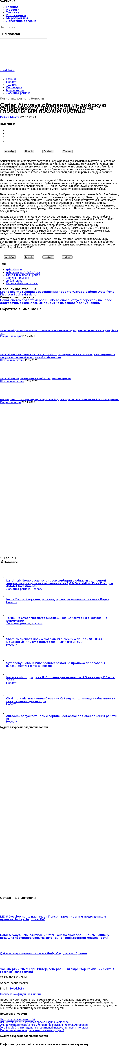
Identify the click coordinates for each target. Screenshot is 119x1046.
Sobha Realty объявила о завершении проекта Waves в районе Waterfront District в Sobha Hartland (57, 293)
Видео (10, 665)
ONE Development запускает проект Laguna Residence (34, 1022)
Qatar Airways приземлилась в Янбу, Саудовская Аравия (43, 953)
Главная (12, 7)
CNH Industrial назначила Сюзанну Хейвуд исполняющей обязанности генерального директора (60, 700)
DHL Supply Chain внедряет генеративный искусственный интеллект (44, 1027)
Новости (12, 9)
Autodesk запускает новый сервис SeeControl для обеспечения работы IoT (61, 717)
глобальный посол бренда (23, 275)
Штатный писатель (12, 360)
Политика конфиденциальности (20, 994)
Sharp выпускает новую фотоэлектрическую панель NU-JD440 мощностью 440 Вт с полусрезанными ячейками (55, 640)
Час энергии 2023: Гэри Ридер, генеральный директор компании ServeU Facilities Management (57, 970)
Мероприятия (17, 18)
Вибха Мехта (10, 117)
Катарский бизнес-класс (22, 283)
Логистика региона (21, 21)
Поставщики (16, 15)
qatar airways (14, 269)
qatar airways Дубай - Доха (23, 272)
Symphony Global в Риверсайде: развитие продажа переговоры (55, 663)
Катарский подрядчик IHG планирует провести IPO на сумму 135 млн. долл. (60, 679)
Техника (12, 12)
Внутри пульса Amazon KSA (17, 1019)
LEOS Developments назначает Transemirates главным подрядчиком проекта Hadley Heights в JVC (53, 918)
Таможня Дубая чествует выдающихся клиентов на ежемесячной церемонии (57, 619)
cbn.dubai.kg (7, 70)
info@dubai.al (16, 988)
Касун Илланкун (10, 336)
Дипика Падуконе (17, 277)
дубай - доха (14, 280)
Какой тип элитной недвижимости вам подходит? (32, 1030)
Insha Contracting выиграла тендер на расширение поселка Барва (57, 599)
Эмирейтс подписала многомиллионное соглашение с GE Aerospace (44, 1024)
